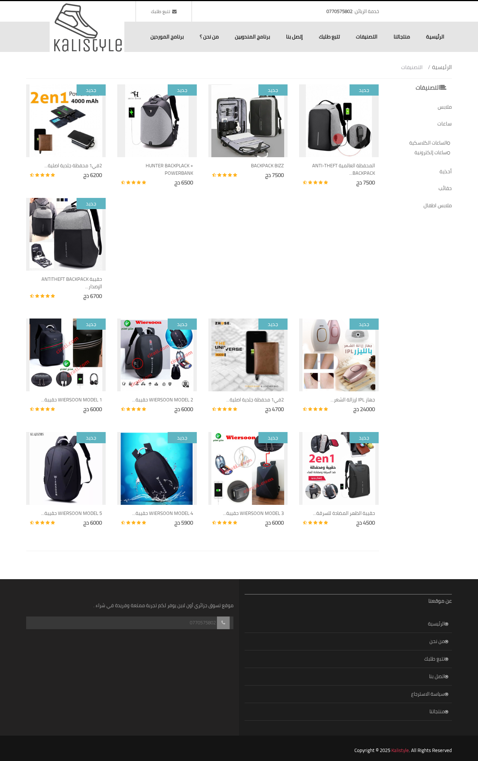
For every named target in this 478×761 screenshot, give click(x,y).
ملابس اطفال (437, 205)
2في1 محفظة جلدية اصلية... (73, 165)
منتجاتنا (402, 36)
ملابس (445, 107)
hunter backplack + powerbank (169, 169)
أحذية (446, 171)
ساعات (444, 123)
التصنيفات (367, 36)
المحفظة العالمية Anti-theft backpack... (343, 169)
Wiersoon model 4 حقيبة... (162, 513)
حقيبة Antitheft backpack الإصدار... (71, 282)
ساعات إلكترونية (431, 152)
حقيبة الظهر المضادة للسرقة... (344, 513)
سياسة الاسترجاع (428, 693)
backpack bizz (267, 165)
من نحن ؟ (209, 36)
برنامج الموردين (167, 36)
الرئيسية (435, 36)
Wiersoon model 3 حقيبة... (253, 513)
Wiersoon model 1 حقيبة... (71, 399)
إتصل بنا (294, 36)
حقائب (445, 188)
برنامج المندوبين (252, 36)
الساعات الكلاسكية (428, 142)
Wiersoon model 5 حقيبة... (71, 513)
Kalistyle (400, 750)
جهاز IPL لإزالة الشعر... (352, 399)
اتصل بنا (437, 676)
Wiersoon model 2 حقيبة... (162, 399)
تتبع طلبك (160, 11)
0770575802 (339, 11)
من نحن (437, 641)
